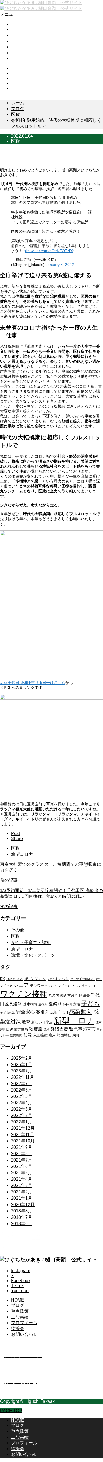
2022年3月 (21, 1109)
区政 (15, 141)
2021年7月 (21, 1160)
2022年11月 (22, 1077)
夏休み (43, 1004)
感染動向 (80, 1011)
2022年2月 (21, 1115)
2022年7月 (21, 1083)
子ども (90, 1003)
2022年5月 (21, 1096)
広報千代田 (59, 1012)
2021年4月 (21, 1179)
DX (2, 979)
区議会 (84, 995)
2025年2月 (21, 1058)
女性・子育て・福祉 (31, 942)
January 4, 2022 (60, 264)
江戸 (99, 1022)
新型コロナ (22, 854)
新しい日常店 (42, 1022)
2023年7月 (21, 1071)
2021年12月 (23, 1128)
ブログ (17, 29)
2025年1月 (21, 1064)
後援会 (17, 52)
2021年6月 (21, 1166)
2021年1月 (21, 1198)
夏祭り (55, 1004)
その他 (17, 929)
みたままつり (58, 979)
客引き (42, 1012)
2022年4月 (21, 1102)
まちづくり (35, 978)
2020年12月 (23, 1204)
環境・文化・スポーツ (33, 955)
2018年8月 (21, 1211)
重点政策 (20, 35)
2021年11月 (22, 1134)
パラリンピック (59, 985)
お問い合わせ (24, 58)
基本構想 (30, 1004)
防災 (27, 1035)
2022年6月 (21, 1090)
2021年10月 (23, 1141)
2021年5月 (21, 1172)
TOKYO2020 (14, 979)
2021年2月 (21, 1191)
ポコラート (88, 985)
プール (75, 985)
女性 (76, 1004)
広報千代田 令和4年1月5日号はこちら (32, 682)
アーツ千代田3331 (82, 979)
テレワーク (39, 986)
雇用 (52, 1035)
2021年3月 (21, 1185)
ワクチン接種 (23, 994)
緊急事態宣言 (82, 1029)
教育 (26, 1022)
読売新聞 (16, 1035)
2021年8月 (21, 1153)
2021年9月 (21, 1147)
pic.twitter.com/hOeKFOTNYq (49, 250)
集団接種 (40, 1035)
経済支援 (59, 1029)
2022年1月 (21, 1121)
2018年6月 (21, 1223)
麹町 (75, 1035)
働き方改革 (69, 995)
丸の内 (53, 995)
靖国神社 (64, 1035)
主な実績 (20, 41)
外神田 (67, 1004)
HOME (17, 24)
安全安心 (25, 1012)
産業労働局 (19, 1029)
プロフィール (24, 47)
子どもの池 (7, 1012)
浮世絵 (4, 1029)
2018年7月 (21, 1217)
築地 (46, 1029)
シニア (21, 985)
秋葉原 (35, 1029)
